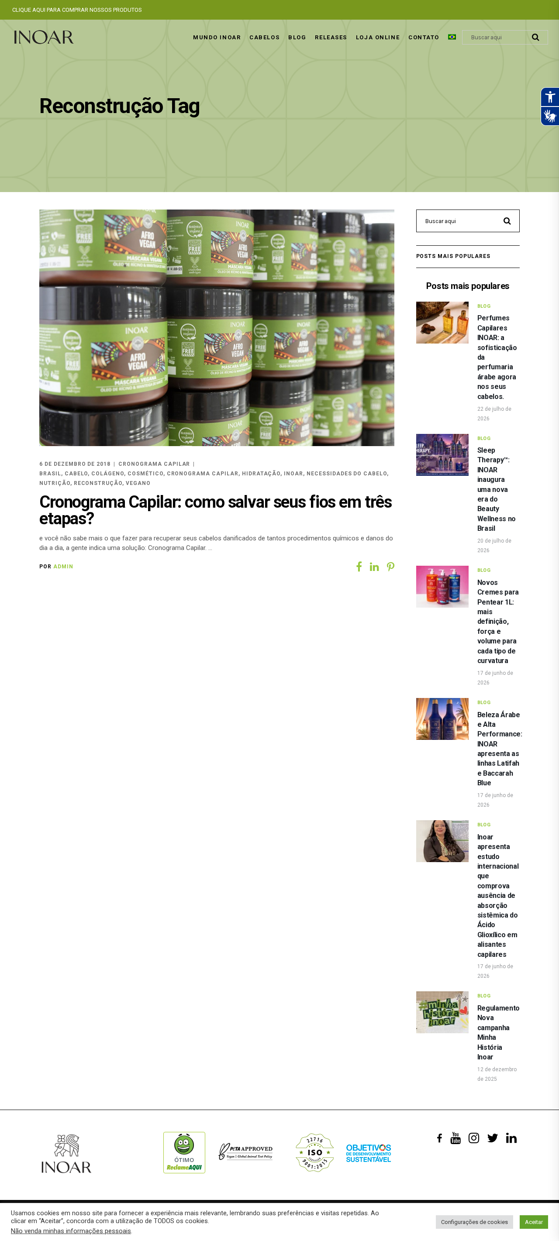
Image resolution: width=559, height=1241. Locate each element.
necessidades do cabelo (347, 474)
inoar (293, 474)
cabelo (76, 474)
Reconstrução (98, 483)
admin (63, 567)
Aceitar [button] (534, 1222)
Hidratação (261, 474)
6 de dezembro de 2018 (74, 464)
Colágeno (107, 474)
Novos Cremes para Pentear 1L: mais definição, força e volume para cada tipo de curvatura (498, 621)
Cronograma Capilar (154, 464)
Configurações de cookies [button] (474, 1222)
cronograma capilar (202, 474)
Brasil (50, 474)
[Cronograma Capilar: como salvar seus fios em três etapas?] (216, 328)
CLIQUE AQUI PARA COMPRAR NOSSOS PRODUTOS (77, 10)
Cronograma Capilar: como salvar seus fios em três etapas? (215, 510)
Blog (484, 306)
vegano (138, 483)
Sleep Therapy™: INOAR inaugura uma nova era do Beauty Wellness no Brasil (496, 489)
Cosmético (145, 474)
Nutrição (54, 483)
